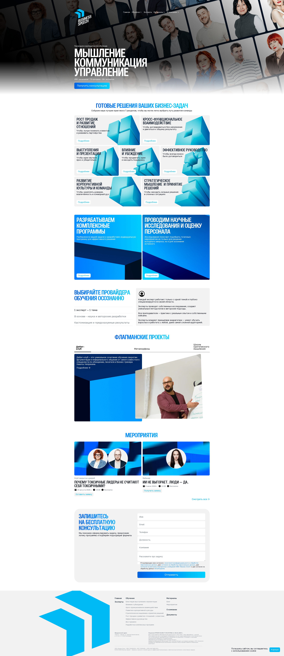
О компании (172, 609)
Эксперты (127, 2)
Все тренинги (131, 622)
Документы (172, 615)
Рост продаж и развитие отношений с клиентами (145, 616)
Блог (168, 601)
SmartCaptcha (160, 568)
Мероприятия (172, 604)
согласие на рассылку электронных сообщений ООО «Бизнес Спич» (166, 567)
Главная (106, 2)
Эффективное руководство (136, 619)
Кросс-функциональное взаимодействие (142, 607)
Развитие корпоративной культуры (139, 610)
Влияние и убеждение (134, 604)
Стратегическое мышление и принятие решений (145, 613)
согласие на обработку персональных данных (178, 565)
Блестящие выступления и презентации (141, 601)
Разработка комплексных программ (140, 625)
